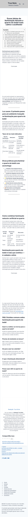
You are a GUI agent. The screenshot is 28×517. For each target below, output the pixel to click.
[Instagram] (3, 458)
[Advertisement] (14, 81)
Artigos (6, 484)
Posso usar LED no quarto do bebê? (15, 46)
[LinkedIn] (4, 458)
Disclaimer (6, 495)
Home (5, 482)
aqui (22, 313)
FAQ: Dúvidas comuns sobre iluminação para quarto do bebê (15, 39)
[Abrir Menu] (23, 4)
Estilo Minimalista (13, 443)
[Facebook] (2, 458)
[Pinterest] (5, 458)
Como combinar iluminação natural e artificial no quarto (15, 36)
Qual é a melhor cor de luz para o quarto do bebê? (16, 40)
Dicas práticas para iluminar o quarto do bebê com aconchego (15, 34)
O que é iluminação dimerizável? (14, 45)
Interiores (21, 443)
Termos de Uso (8, 488)
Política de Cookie (8, 493)
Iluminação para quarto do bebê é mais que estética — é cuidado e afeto (15, 37)
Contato (6, 487)
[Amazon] (7, 458)
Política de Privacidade (10, 492)
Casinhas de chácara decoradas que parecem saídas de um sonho (13, 453)
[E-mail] (8, 458)
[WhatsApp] (6, 458)
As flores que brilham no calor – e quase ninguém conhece (12, 448)
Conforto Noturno (7, 441)
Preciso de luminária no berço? (14, 42)
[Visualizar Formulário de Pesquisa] (19, 4)
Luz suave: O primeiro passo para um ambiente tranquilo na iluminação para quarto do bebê (15, 31)
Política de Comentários (10, 490)
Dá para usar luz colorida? (13, 43)
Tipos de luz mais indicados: (13, 33)
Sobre (5, 485)
